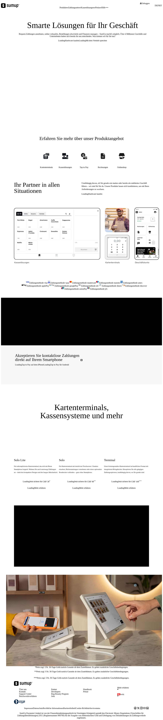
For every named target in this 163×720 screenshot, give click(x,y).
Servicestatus (95, 708)
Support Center (25, 694)
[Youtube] (144, 708)
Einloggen (145, 3)
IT (161, 6)
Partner (54, 689)
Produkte (63, 7)
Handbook (87, 689)
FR (159, 6)
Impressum (28, 708)
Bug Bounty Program (60, 694)
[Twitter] (138, 708)
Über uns (22, 689)
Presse (85, 692)
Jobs (53, 696)
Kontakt (22, 692)
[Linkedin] (147, 708)
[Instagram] (141, 708)
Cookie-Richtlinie (82, 708)
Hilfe (103, 7)
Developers (55, 692)
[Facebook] (135, 708)
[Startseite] (23, 685)
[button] (134, 689)
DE (156, 6)
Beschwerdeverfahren (28, 696)
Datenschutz (38, 708)
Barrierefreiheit (69, 708)
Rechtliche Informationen (53, 708)
